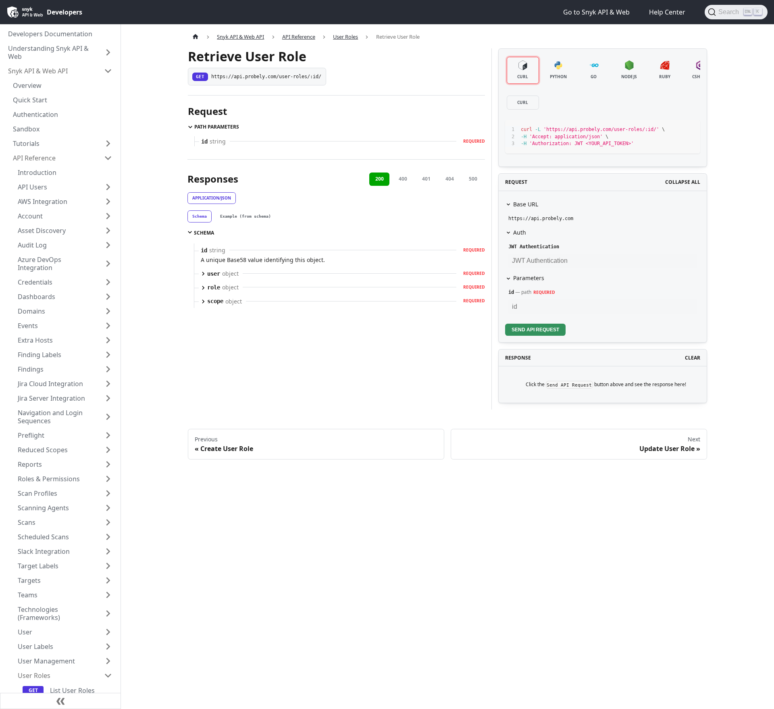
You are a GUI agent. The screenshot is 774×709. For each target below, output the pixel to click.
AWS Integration (42, 201)
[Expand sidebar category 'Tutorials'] (108, 143)
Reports (30, 464)
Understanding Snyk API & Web (48, 52)
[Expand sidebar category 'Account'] (108, 216)
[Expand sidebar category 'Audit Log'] (108, 245)
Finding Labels (39, 354)
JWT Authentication (533, 247)
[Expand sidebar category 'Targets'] (108, 580)
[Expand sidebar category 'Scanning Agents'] (108, 507)
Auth (519, 232)
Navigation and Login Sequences (50, 416)
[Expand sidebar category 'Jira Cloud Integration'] (108, 383)
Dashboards (36, 296)
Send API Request (535, 330)
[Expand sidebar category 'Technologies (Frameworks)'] (108, 613)
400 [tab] (403, 178)
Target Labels (38, 565)
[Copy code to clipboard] (675, 129)
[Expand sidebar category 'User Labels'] (108, 646)
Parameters (528, 278)
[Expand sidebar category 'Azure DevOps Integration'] (108, 263)
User (25, 632)
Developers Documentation (50, 33)
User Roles (34, 675)
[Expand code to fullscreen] (690, 129)
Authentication (35, 114)
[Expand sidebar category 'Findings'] (108, 369)
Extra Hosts (35, 340)
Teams (27, 594)
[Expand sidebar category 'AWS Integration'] (108, 201)
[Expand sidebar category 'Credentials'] (108, 282)
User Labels (35, 646)
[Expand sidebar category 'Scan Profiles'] (108, 493)
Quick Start (30, 100)
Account (30, 216)
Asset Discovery (42, 230)
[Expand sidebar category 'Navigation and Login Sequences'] (108, 416)
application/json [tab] (211, 198)
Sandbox (26, 129)
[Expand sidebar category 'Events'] (108, 325)
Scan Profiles (37, 493)
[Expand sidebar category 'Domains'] (108, 311)
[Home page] (195, 37)
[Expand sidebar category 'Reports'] (108, 464)
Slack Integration (44, 551)
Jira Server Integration (51, 398)
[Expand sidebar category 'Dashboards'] (108, 296)
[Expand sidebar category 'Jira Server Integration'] (108, 398)
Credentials (35, 282)
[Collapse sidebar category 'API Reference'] (108, 158)
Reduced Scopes (43, 449)
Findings (31, 369)
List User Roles (72, 690)
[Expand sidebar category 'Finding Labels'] (108, 354)
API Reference (34, 158)
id (511, 292)
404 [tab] (449, 178)
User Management (46, 661)
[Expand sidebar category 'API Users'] (108, 187)
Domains (31, 311)
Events (28, 325)
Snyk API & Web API (38, 71)
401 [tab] (426, 178)
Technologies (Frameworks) (39, 613)
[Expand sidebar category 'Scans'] (108, 522)
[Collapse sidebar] (60, 701)
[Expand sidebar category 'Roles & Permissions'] (108, 478)
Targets (29, 580)
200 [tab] (379, 178)
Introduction (37, 172)
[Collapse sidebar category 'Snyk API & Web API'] (108, 70)
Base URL (525, 204)
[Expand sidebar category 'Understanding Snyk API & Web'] (108, 52)
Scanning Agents (43, 507)
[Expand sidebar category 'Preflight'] (108, 435)
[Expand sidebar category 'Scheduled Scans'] (108, 536)
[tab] (199, 216)
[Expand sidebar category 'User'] (108, 632)
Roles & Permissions (49, 478)
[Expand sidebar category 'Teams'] (108, 594)
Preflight (31, 435)
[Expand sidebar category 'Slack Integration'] (108, 551)
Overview (27, 85)
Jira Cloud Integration (50, 383)
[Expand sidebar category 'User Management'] (108, 661)
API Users (32, 187)
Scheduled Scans (43, 536)
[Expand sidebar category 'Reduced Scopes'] (108, 449)
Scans (26, 522)
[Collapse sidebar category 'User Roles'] (108, 675)
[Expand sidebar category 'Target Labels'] (108, 565)
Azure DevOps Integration (39, 263)
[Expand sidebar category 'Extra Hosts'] (108, 340)
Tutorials (26, 143)
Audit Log (32, 245)
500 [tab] (473, 178)
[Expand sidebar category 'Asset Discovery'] (108, 230)
